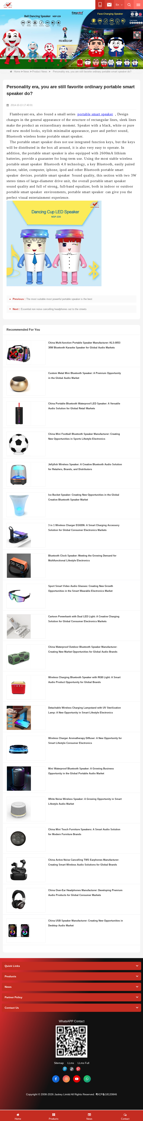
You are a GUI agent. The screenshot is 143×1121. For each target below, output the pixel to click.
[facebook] (56, 1079)
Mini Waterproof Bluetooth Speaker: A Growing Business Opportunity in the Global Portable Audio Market (81, 771)
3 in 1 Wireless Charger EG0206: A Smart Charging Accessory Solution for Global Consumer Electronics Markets (83, 527)
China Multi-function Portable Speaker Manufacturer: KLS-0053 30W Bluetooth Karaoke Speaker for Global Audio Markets (84, 345)
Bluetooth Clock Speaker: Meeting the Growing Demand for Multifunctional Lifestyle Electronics (82, 558)
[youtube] (76, 1079)
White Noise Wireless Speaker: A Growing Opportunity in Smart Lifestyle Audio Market (85, 801)
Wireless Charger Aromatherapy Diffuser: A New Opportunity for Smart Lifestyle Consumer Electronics (85, 740)
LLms (70, 1062)
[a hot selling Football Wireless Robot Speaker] (71, 39)
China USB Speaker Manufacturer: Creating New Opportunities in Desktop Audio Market (85, 923)
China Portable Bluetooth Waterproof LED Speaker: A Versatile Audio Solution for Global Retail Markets (84, 406)
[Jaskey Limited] (8, 4)
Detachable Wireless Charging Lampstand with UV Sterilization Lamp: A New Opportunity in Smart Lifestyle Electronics (84, 710)
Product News (39, 71)
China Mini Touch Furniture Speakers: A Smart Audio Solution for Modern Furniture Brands (84, 832)
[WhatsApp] (87, 1079)
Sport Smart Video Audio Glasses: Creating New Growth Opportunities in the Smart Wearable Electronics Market (80, 588)
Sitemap (59, 1062)
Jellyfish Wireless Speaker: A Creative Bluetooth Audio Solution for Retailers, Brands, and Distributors (85, 467)
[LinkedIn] (64, 1069)
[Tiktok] (71, 1069)
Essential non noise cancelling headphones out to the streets (54, 309)
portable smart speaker (95, 114)
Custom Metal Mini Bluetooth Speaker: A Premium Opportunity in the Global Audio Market (84, 375)
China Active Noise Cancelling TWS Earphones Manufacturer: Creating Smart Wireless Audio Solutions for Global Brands (83, 862)
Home (17, 71)
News (26, 71)
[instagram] (66, 1079)
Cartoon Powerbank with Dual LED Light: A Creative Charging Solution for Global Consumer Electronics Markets (83, 619)
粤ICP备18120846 (106, 1094)
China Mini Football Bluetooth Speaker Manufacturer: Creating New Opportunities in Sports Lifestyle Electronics (84, 436)
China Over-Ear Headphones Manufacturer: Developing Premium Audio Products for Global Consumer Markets (85, 893)
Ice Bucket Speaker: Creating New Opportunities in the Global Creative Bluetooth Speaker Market (83, 497)
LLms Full (83, 1062)
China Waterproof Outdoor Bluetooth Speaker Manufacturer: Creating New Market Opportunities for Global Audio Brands (82, 649)
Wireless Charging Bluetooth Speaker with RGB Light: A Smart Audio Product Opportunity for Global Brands (84, 680)
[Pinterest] (78, 1069)
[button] (53, 65)
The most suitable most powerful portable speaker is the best (59, 299)
